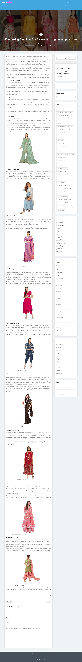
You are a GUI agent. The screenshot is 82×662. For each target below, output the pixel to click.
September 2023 (59, 291)
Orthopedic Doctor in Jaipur (62, 71)
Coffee (57, 226)
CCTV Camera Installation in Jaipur (64, 121)
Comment (8, 630)
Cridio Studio (45, 655)
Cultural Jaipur (60, 135)
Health (57, 233)
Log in (57, 384)
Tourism (58, 248)
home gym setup (70, 154)
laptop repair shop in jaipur (63, 202)
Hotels (57, 236)
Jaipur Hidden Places (61, 168)
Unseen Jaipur (60, 210)
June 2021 (58, 330)
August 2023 (59, 295)
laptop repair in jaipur (62, 193)
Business (58, 223)
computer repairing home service (64, 126)
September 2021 (59, 320)
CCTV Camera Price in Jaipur (63, 123)
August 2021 (59, 324)
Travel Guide (70, 207)
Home (50, 5)
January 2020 (59, 333)
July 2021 (58, 327)
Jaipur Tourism (60, 179)
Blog (59, 5)
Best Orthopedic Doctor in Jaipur (63, 68)
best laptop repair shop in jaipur (64, 112)
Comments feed (59, 391)
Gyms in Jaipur (59, 78)
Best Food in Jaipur (61, 109)
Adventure (58, 220)
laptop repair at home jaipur (63, 185)
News (57, 239)
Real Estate (58, 245)
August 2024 (59, 285)
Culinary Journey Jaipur (62, 132)
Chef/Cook (58, 225)
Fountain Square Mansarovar (63, 137)
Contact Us (72, 5)
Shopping (31, 45)
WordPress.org (59, 394)
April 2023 (58, 301)
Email (7, 617)
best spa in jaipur (59, 222)
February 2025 (59, 272)
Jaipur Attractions (61, 160)
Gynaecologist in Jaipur (61, 76)
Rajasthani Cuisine (61, 207)
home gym (59, 149)
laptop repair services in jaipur (64, 199)
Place (57, 242)
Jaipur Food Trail (61, 165)
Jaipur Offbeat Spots (61, 174)
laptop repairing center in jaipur (64, 188)
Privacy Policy (65, 5)
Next (48, 601)
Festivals (31, 43)
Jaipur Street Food (61, 177)
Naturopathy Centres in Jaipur (62, 73)
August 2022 (59, 307)
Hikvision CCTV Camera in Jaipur (64, 146)
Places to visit (59, 243)
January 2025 (59, 275)
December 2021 (59, 317)
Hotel (57, 234)
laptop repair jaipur (61, 196)
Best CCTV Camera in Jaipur (63, 107)
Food (57, 231)
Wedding (58, 252)
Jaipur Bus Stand (61, 163)
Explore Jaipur (69, 135)
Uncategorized (59, 251)
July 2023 (58, 298)
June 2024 (58, 288)
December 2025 (59, 262)
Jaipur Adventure (61, 157)
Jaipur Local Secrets (61, 171)
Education (58, 228)
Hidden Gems (60, 140)
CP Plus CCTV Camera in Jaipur (64, 129)
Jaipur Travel (69, 179)
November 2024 (59, 282)
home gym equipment (62, 151)
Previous (10, 601)
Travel (57, 249)
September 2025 (59, 265)
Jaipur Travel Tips (61, 182)
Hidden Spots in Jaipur (62, 143)
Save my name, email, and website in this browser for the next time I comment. (23, 628)
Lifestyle (58, 237)
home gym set (60, 154)
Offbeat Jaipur (60, 205)
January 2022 (59, 314)
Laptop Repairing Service (62, 191)
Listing (54, 5)
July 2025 (58, 269)
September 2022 (59, 304)
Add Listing (76, 2)
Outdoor (58, 240)
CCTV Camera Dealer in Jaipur (64, 115)
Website (8, 622)
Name (7, 611)
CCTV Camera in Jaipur (54, 8)
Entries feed (58, 387)
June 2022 (58, 311)
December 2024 (59, 278)
